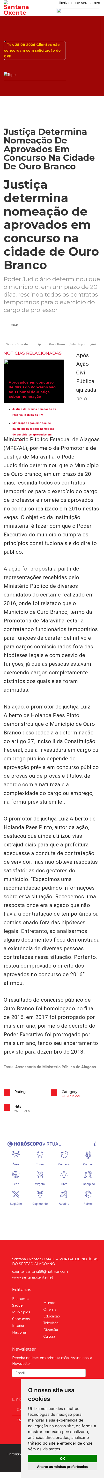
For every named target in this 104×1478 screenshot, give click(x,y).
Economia (20, 1304)
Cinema (49, 1315)
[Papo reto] (78, 22)
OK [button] (62, 1458)
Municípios (71, 1102)
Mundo (49, 1308)
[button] (12, 331)
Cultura (49, 1342)
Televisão (51, 1329)
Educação (51, 1322)
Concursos (21, 1325)
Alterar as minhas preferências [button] (62, 1467)
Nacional (19, 1338)
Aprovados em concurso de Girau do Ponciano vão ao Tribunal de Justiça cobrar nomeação (32, 395)
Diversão (50, 1335)
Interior (18, 1331)
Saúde (17, 1311)
